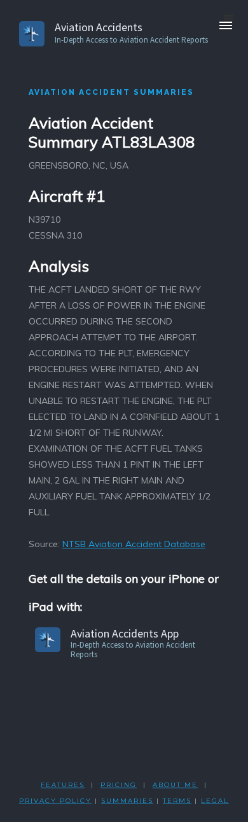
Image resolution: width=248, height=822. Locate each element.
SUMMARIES (127, 801)
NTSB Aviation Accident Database (133, 544)
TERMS (177, 801)
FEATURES (63, 785)
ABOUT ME (175, 785)
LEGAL (215, 801)
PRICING (118, 785)
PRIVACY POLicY (55, 801)
